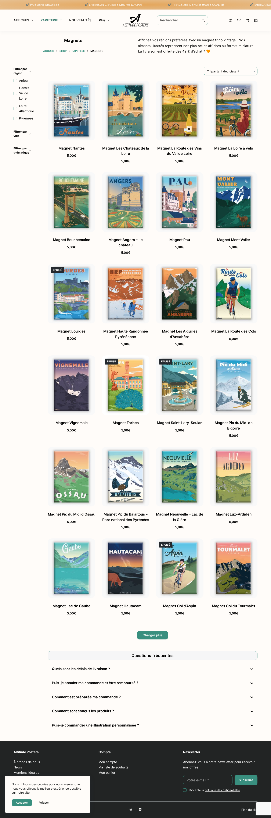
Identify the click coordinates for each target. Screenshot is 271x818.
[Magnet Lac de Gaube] (71, 568)
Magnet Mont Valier (233, 240)
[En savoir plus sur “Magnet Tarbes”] (112, 409)
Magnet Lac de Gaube (71, 606)
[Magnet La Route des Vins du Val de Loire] (179, 110)
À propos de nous (27, 762)
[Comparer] (247, 20)
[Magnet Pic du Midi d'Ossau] (71, 476)
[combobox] (178, 20)
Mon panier (106, 773)
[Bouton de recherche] (203, 20)
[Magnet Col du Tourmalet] (233, 568)
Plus (102, 20)
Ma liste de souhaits (113, 767)
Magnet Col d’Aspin (179, 606)
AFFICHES (21, 20)
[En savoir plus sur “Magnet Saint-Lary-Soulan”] (166, 409)
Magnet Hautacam (125, 606)
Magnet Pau (179, 240)
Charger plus (152, 635)
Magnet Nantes (71, 148)
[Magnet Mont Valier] (233, 202)
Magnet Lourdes (71, 331)
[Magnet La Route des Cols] (233, 293)
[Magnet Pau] (179, 202)
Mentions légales (26, 773)
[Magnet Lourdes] (71, 293)
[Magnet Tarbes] (125, 385)
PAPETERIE (49, 20)
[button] (58, 135)
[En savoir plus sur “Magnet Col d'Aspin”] (166, 593)
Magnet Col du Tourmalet (233, 606)
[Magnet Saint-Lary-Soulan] (179, 385)
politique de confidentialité (222, 790)
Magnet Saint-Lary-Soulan (179, 423)
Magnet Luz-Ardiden (234, 514)
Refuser (44, 802)
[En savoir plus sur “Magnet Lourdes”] (58, 318)
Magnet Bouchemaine (71, 240)
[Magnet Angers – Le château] (125, 202)
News (18, 767)
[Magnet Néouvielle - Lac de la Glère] (179, 476)
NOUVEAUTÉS (80, 20)
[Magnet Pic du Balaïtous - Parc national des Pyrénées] (125, 476)
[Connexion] (230, 20)
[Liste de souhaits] (239, 20)
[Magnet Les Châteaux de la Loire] (125, 110)
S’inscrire (246, 780)
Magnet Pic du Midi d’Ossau (71, 514)
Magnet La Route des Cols (233, 331)
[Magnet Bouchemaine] (71, 202)
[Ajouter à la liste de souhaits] (71, 135)
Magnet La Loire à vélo (233, 148)
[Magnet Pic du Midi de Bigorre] (233, 385)
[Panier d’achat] (255, 20)
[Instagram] (140, 809)
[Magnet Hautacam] (125, 568)
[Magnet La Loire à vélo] (233, 110)
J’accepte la (214, 790)
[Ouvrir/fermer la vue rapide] (85, 135)
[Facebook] (131, 809)
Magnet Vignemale (71, 423)
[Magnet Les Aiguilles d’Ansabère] (179, 293)
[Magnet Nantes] (71, 110)
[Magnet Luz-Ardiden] (233, 476)
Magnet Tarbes (126, 423)
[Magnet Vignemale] (71, 385)
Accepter (22, 802)
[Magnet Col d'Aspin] (179, 568)
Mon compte (107, 762)
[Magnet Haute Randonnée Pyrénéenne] (125, 293)
